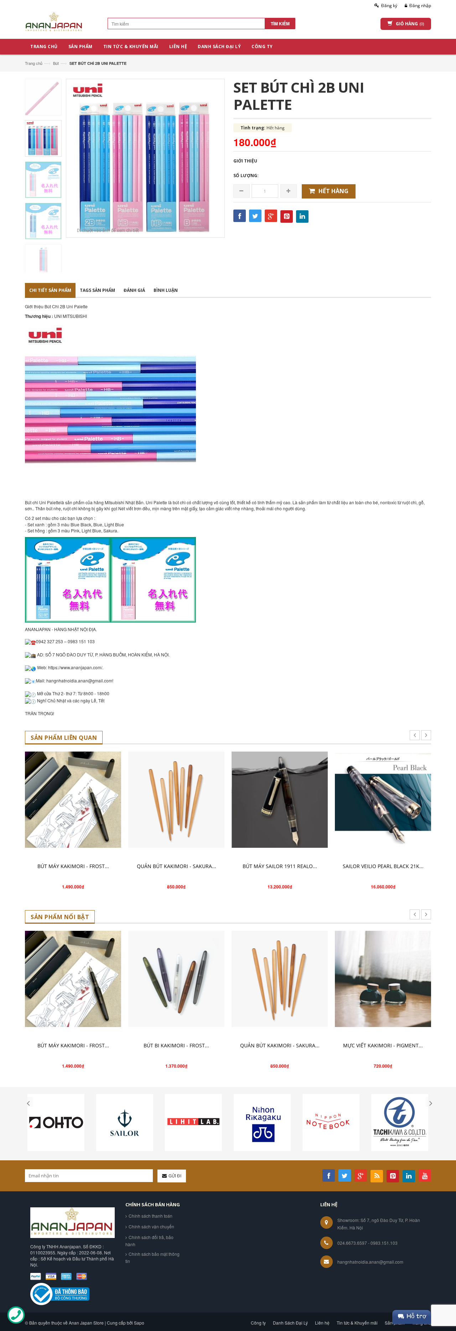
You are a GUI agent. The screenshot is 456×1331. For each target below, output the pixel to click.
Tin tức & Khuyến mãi (357, 1323)
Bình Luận (166, 290)
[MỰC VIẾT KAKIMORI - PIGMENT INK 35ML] (383, 979)
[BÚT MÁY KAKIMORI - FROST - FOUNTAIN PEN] (73, 800)
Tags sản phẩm (97, 290)
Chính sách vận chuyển (151, 1226)
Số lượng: (246, 175)
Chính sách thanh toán (150, 1216)
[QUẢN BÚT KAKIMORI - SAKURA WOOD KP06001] (176, 800)
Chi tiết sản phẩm (50, 290)
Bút (56, 63)
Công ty (258, 1323)
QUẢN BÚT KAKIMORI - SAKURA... (176, 866)
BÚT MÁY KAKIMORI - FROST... (73, 866)
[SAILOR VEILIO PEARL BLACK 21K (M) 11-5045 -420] (383, 800)
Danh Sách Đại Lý (290, 1323)
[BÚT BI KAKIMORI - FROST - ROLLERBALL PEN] (176, 979)
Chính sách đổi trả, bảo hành (149, 1240)
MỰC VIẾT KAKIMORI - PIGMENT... (383, 1045)
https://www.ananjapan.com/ (75, 667)
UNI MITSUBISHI (70, 316)
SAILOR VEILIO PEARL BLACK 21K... (383, 866)
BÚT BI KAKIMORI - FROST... (176, 1045)
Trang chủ (33, 63)
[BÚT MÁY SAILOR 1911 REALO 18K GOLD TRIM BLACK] (280, 800)
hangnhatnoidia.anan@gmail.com (370, 1262)
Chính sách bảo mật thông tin (152, 1257)
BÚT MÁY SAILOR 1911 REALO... (280, 866)
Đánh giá (134, 290)
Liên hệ (322, 1323)
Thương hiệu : (39, 316)
